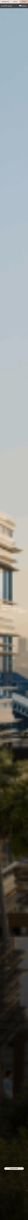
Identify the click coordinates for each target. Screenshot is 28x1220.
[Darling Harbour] (6, 5)
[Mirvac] (22, 5)
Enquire (14, 1168)
